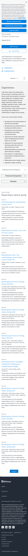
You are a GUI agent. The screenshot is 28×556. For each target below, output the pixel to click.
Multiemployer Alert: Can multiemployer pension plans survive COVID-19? (12, 257)
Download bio (8, 68)
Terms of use (4, 537)
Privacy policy (4, 539)
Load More (14, 471)
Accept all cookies (14, 30)
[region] (14, 16)
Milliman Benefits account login (6, 532)
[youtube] (10, 527)
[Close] (26, 2)
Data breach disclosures (5, 543)
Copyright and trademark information (7, 535)
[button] (3, 527)
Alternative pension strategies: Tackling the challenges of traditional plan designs (12, 364)
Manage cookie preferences (14, 21)
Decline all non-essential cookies (14, 26)
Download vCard (9, 71)
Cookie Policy (22, 18)
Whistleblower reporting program (7, 541)
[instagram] (13, 527)
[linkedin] (6, 527)
